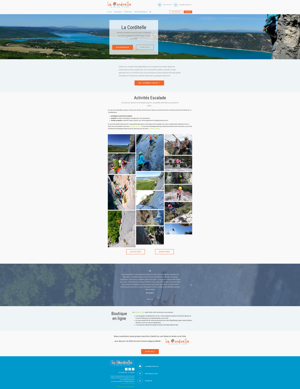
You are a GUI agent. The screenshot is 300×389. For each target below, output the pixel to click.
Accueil (110, 12)
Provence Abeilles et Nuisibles (127, 383)
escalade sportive (135, 126)
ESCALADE (135, 252)
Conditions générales (121, 386)
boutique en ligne (139, 312)
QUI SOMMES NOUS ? (149, 83)
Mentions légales (130, 386)
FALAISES (188, 12)
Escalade (117, 12)
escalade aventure (154, 128)
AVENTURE (164, 252)
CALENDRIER (176, 11)
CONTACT (145, 47)
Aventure (127, 12)
